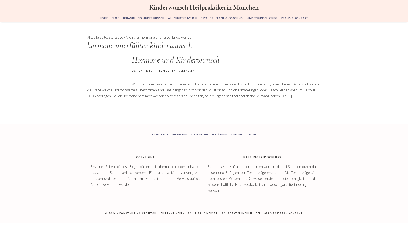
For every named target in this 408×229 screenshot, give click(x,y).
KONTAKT (296, 213)
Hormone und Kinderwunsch (176, 60)
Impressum (179, 134)
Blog (252, 134)
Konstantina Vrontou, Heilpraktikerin (152, 213)
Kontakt (238, 134)
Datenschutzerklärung (209, 134)
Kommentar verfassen (177, 70)
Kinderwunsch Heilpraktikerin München (204, 7)
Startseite (160, 134)
